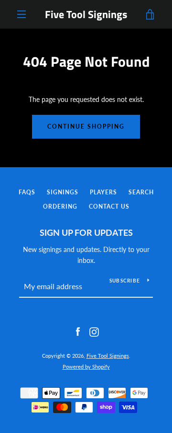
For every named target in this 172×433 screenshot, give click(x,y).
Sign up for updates (86, 232)
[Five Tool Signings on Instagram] (94, 331)
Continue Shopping (86, 126)
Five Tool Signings (86, 14)
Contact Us (109, 206)
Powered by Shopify (86, 366)
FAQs (27, 192)
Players (103, 192)
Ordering (60, 206)
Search (141, 192)
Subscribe (124, 280)
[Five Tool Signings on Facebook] (78, 331)
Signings (62, 192)
